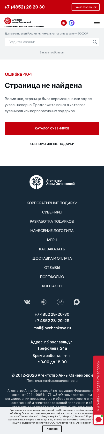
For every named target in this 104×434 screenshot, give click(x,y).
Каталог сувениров (52, 128)
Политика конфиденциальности (52, 381)
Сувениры (52, 212)
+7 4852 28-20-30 (52, 314)
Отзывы (52, 267)
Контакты (52, 286)
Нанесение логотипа (52, 230)
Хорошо (52, 429)
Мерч (52, 240)
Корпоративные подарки (52, 144)
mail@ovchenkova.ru (52, 328)
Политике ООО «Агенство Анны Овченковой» (64, 422)
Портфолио (52, 276)
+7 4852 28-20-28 (52, 320)
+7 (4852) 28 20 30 (24, 6)
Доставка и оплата (52, 258)
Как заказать (52, 249)
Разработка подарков (52, 221)
